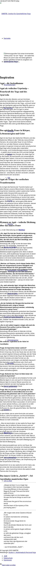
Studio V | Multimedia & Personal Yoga (22, 552)
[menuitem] (20, 556)
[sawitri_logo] (15, 14)
